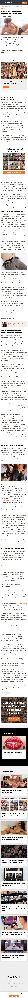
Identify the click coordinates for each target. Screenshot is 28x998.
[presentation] (14, 70)
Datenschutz (14, 986)
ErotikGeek (2, 6)
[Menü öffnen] (2, 3)
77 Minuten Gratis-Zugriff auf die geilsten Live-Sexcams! (13, 815)
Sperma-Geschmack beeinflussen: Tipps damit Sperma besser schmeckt (13, 753)
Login (5, 983)
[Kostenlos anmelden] (14, 995)
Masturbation (9, 692)
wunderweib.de (5, 500)
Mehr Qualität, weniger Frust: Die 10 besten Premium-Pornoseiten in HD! (14, 909)
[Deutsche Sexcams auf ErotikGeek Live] (14, 161)
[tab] (11, 760)
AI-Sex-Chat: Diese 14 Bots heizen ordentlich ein (13, 885)
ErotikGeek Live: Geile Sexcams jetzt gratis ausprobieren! (12, 838)
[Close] (27, 993)
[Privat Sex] (14, 710)
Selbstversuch (23, 603)
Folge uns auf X (12, 983)
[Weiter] (24, 747)
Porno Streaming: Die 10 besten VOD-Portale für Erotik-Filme (13, 861)
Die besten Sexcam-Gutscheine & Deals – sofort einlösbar (13, 956)
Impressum (21, 983)
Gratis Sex (24, 2)
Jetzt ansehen (6, 87)
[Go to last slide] (4, 747)
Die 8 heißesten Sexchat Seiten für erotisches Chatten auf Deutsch (14, 933)
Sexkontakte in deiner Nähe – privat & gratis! (13, 83)
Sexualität (6, 6)
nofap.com (24, 308)
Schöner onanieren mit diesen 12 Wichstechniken (15, 324)
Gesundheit (3, 692)
